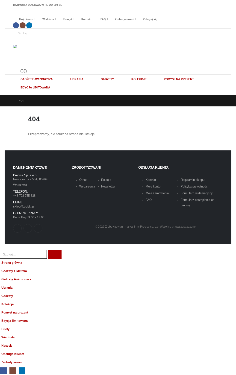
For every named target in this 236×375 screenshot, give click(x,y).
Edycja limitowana (35, 87)
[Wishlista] (19, 65)
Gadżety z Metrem (14, 271)
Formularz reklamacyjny (197, 193)
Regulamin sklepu (192, 180)
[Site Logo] (47, 50)
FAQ (103, 19)
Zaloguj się (150, 19)
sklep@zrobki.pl (24, 206)
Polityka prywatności (194, 186)
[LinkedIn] (29, 25)
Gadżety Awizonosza (37, 79)
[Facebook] (16, 25)
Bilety (5, 329)
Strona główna (11, 262)
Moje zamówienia (157, 193)
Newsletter (108, 186)
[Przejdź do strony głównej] (11, 101)
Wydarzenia (87, 186)
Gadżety (107, 79)
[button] (3, 246)
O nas (83, 180)
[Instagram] (23, 25)
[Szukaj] (57, 33)
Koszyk (67, 19)
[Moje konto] (15, 65)
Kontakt (86, 19)
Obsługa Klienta (12, 354)
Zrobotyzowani (124, 19)
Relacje (106, 180)
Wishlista (48, 19)
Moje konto (26, 19)
